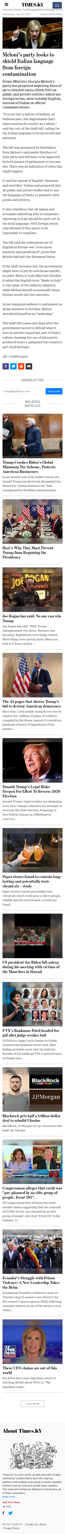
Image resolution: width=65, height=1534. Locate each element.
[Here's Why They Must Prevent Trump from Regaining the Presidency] (32, 521)
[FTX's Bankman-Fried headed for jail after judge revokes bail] (32, 1004)
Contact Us (31, 1524)
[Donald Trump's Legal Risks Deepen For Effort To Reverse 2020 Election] (32, 760)
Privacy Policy (11, 1528)
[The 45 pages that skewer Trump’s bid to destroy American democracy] (32, 674)
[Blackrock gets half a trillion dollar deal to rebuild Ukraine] (32, 1089)
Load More (32, 1403)
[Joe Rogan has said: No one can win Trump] (32, 589)
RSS (8, 1506)
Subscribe (54, 391)
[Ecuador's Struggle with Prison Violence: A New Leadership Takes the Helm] (32, 1251)
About (42, 1524)
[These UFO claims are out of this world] (32, 1341)
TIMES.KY (33, 4)
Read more (8, 1496)
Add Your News (11, 1502)
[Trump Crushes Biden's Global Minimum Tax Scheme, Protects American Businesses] (32, 435)
